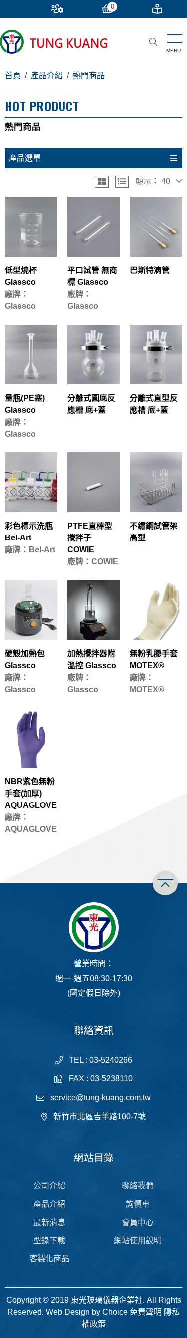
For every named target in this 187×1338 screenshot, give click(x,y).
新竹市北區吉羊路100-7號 (99, 1116)
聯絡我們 (138, 1185)
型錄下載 (49, 1240)
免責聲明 (146, 1312)
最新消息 (49, 1222)
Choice (115, 1312)
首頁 (13, 75)
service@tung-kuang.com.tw (100, 1097)
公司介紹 (49, 1185)
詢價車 (138, 1204)
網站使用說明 (138, 1240)
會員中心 (138, 1222)
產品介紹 (47, 75)
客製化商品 (49, 1258)
